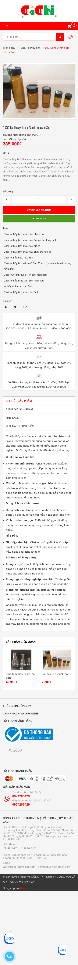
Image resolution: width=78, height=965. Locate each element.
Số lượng (8, 191)
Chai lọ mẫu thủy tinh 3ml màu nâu (24, 280)
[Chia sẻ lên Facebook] (6, 307)
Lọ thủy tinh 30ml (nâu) (56, 673)
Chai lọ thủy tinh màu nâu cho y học (24, 234)
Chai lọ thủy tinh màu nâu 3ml (21, 292)
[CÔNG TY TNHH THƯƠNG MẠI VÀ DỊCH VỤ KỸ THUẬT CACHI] (39, 11)
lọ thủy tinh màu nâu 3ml (18, 286)
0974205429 (21, 796)
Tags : (6, 228)
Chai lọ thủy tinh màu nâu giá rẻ (22, 246)
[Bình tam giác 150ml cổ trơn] (21, 660)
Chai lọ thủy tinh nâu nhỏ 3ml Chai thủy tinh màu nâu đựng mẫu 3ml (37, 266)
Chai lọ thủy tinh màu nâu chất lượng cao (27, 251)
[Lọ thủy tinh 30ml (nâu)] (57, 660)
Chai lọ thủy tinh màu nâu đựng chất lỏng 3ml (30, 240)
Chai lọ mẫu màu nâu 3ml (18, 257)
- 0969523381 (28, 848)
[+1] (25, 307)
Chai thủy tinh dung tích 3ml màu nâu (25, 274)
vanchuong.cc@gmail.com (19, 866)
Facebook (16, 750)
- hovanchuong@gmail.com (53, 866)
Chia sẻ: (7, 301)
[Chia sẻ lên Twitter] (16, 307)
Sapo (23, 888)
